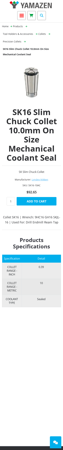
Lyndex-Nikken (40, 179)
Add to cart (36, 201)
